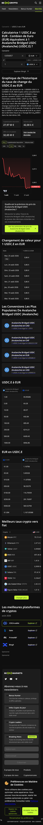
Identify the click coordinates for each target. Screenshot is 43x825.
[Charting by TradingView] (5, 191)
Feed (4, 9)
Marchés (38, 9)
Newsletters (13, 9)
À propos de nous (11, 775)
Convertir (5, 27)
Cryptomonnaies (30, 775)
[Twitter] (5, 679)
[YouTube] (11, 679)
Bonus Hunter (26, 9)
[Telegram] (16, 679)
